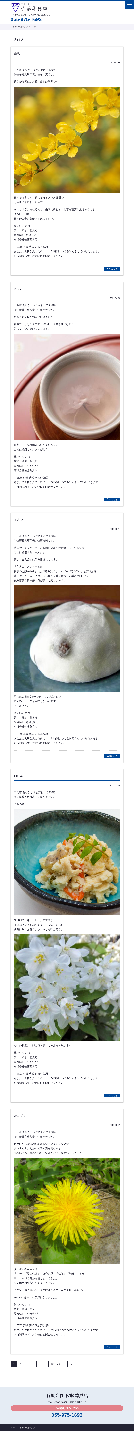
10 (52, 1364)
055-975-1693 (26, 19)
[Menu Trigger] (129, 4)
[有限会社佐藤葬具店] (29, 7)
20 (58, 1364)
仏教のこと (112, 755)
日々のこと (112, 268)
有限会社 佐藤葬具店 (67, 1396)
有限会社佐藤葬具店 (26, 1427)
